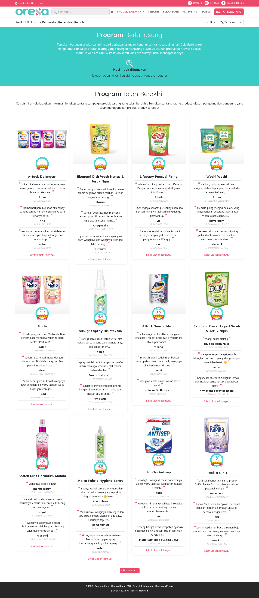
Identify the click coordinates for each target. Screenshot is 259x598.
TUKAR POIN (171, 11)
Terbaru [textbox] (229, 22)
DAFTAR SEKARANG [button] (228, 11)
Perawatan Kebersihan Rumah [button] (63, 22)
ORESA (89, 586)
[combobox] (231, 22)
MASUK (206, 11)
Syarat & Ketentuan (143, 586)
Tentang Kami (102, 586)
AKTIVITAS (190, 11)
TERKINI (153, 11)
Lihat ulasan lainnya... (42, 254)
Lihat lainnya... (129, 570)
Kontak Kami (118, 586)
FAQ (129, 586)
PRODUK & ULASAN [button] (129, 11)
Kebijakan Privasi (164, 586)
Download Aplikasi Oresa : (30, 3)
